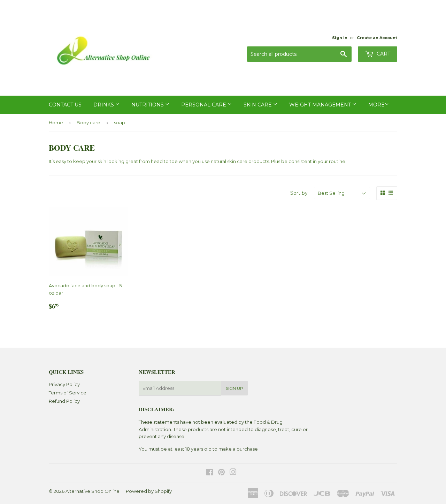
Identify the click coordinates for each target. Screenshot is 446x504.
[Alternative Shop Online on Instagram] (233, 473)
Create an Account (377, 37)
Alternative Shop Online (93, 491)
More (376, 105)
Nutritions (148, 105)
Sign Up (234, 388)
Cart (382, 54)
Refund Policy (64, 401)
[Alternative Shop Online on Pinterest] (221, 473)
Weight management (320, 105)
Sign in (339, 37)
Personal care (204, 105)
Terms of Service (67, 392)
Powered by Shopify (149, 491)
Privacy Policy (64, 384)
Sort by (299, 193)
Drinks (104, 105)
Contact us (65, 105)
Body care (88, 122)
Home (56, 122)
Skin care (258, 105)
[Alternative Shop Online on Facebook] (209, 473)
